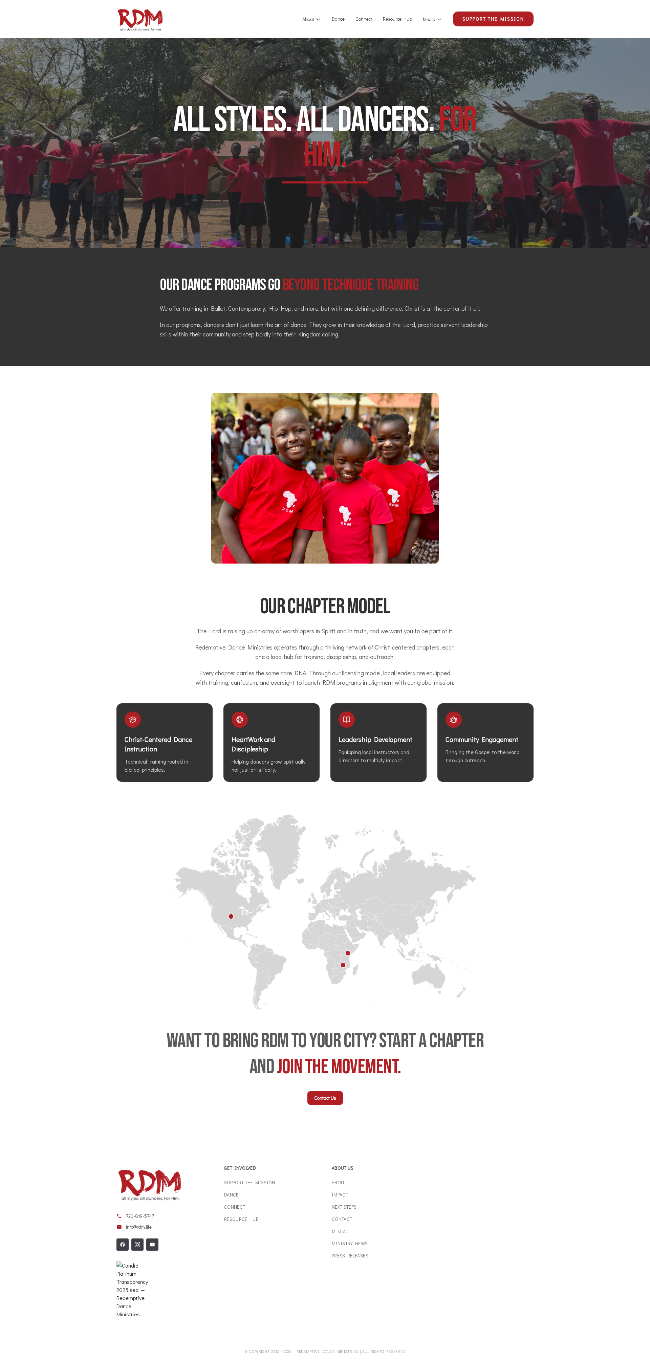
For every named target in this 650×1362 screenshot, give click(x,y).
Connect (363, 19)
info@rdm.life (139, 1227)
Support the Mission (493, 19)
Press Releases (350, 1255)
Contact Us (325, 1098)
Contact (342, 1219)
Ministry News (350, 1243)
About (308, 19)
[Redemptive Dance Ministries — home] (149, 1184)
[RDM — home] (140, 18)
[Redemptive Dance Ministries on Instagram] (137, 1244)
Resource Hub (397, 19)
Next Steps (344, 1207)
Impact (340, 1194)
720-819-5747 (140, 1216)
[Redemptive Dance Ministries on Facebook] (122, 1244)
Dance (338, 19)
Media (429, 19)
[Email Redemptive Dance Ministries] (152, 1244)
